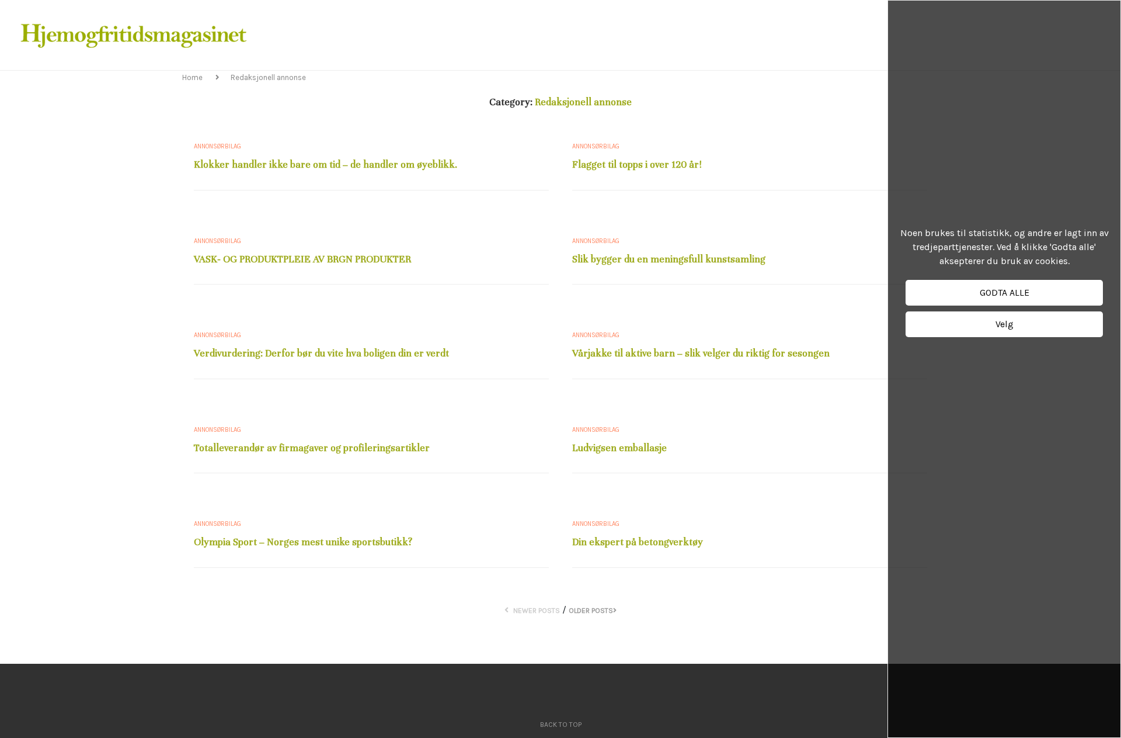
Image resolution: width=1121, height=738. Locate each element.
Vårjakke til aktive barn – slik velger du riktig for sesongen (701, 353)
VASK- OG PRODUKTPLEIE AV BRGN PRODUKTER (302, 259)
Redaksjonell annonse (268, 77)
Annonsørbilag (217, 146)
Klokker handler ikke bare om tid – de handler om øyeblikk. (325, 164)
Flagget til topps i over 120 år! (637, 164)
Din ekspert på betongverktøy (637, 542)
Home (193, 77)
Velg (1004, 324)
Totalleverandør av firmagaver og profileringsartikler (312, 448)
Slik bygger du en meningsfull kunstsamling (668, 259)
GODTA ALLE (1004, 292)
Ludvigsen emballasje (619, 448)
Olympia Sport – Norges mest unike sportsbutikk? (303, 542)
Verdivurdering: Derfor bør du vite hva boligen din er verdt (321, 353)
